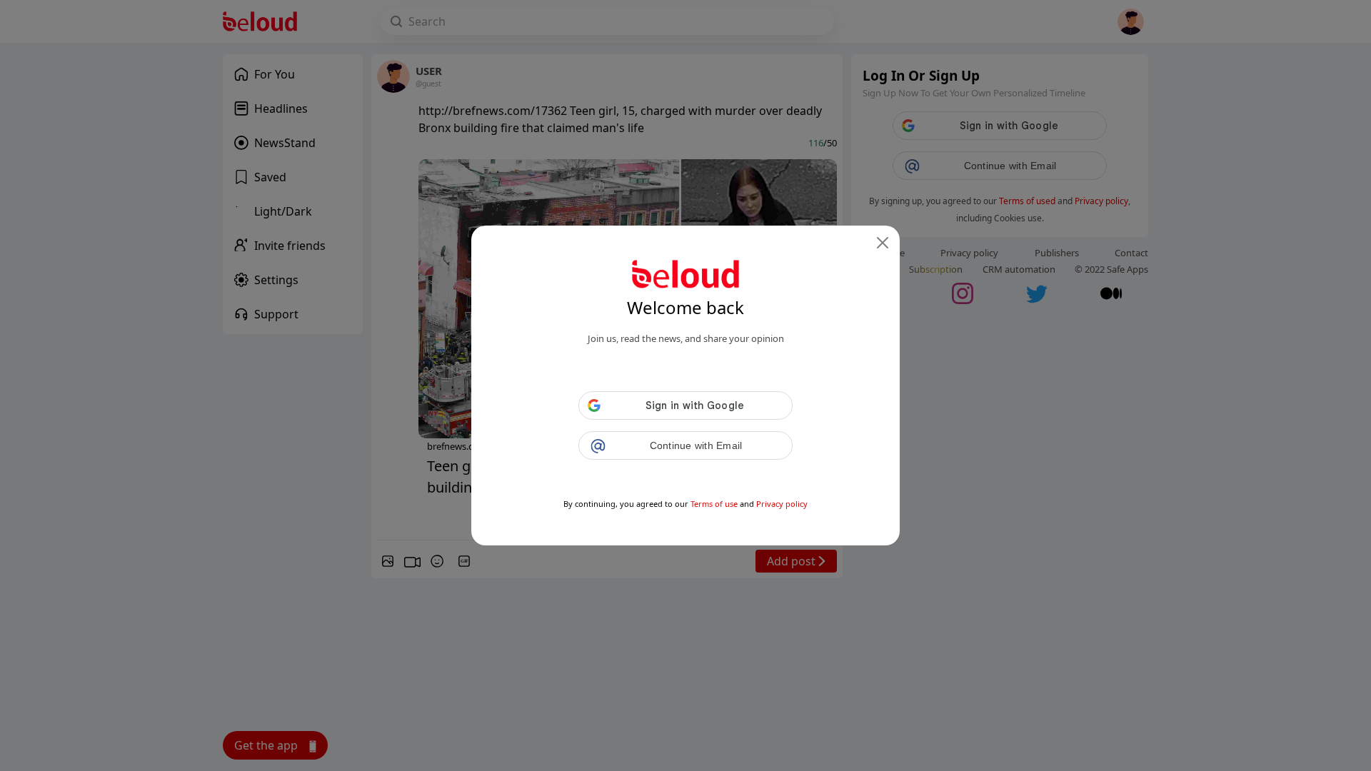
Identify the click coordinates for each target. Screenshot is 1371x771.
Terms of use (714, 503)
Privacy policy (782, 503)
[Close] (882, 242)
